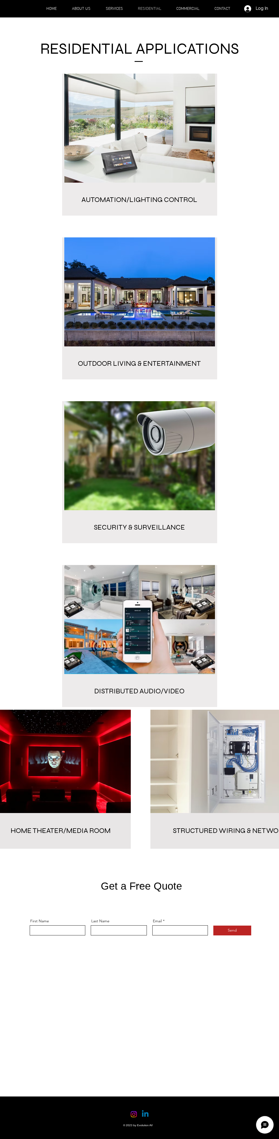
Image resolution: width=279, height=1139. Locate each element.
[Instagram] (134, 1114)
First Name (39, 921)
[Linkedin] (145, 1114)
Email (157, 921)
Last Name (100, 921)
